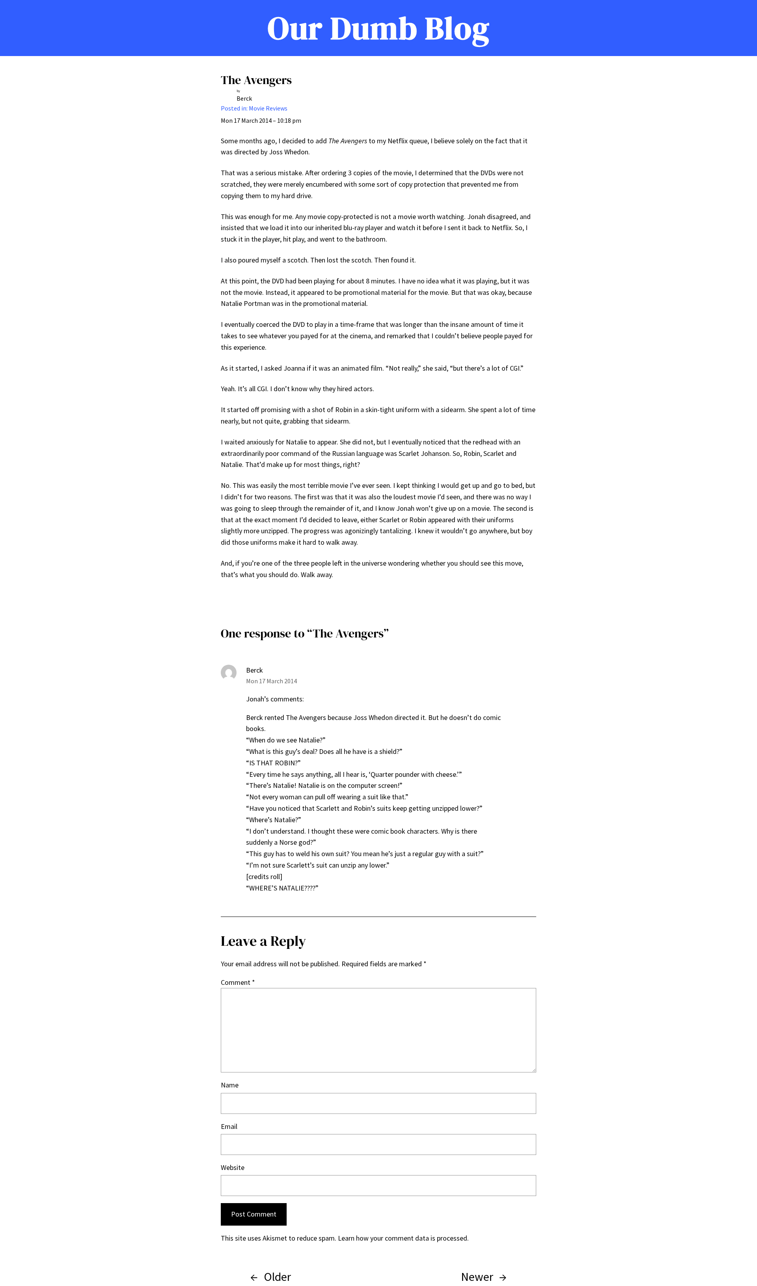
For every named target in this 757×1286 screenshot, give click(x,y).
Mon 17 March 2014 (271, 681)
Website (232, 1167)
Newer (477, 1276)
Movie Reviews (268, 108)
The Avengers (256, 80)
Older (277, 1276)
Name (230, 1084)
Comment (238, 982)
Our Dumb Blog (379, 28)
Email (229, 1126)
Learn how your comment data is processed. (403, 1238)
